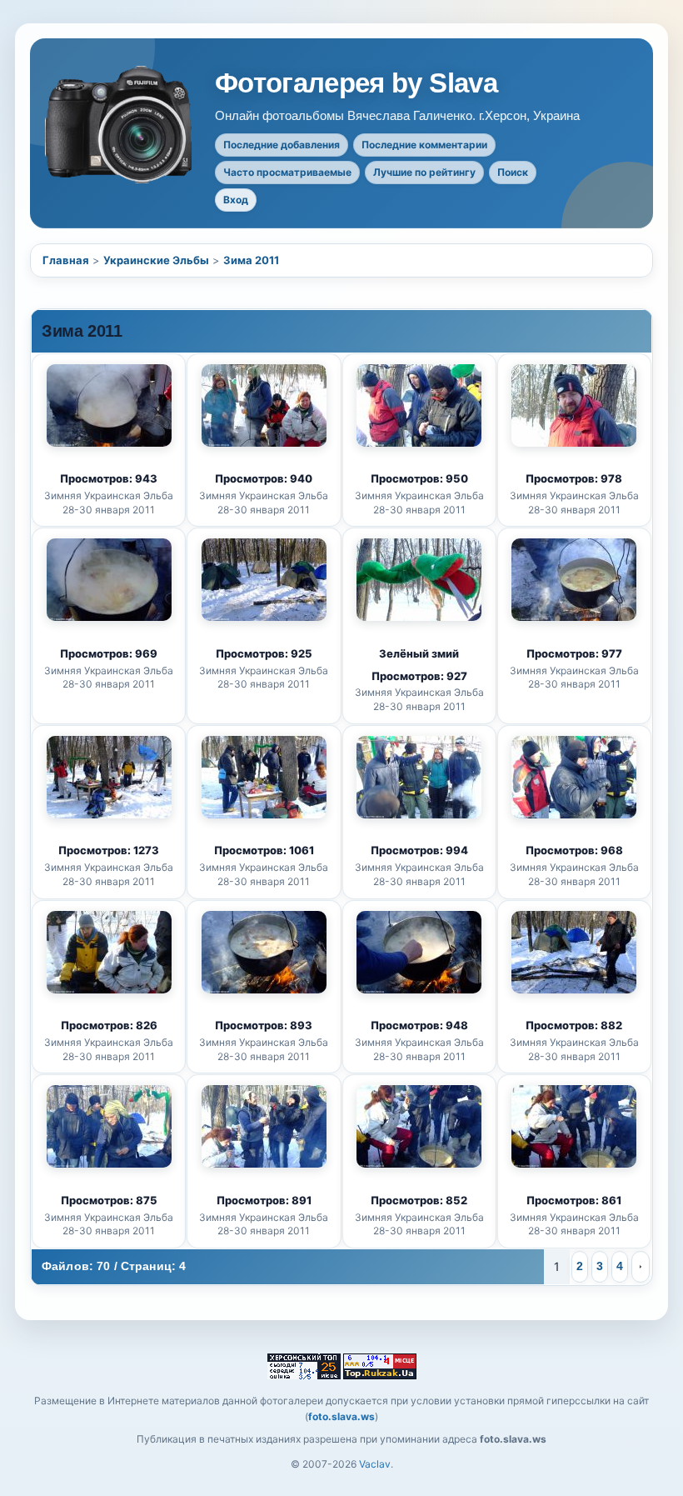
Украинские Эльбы (156, 260)
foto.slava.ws (341, 1416)
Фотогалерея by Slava (356, 83)
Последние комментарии (424, 144)
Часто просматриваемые (287, 172)
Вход (235, 199)
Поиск (512, 172)
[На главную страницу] (120, 124)
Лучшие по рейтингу (424, 172)
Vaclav (375, 1464)
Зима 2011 (251, 260)
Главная (65, 260)
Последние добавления (281, 144)
